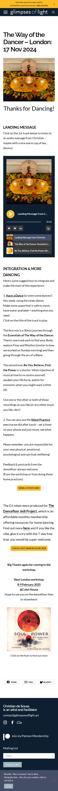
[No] (54, 780)
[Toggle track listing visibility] (48, 228)
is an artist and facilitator (20, 708)
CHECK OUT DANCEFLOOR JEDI (29, 548)
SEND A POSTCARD (29, 488)
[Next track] (14, 228)
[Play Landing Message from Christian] (10, 214)
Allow (8, 786)
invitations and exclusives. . (29, 4)
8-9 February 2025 (29, 584)
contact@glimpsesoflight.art (21, 715)
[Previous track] (9, 228)
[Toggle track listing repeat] (20, 228)
